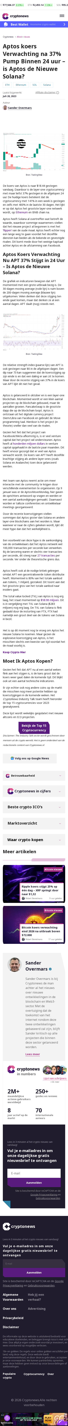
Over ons (9, 1309)
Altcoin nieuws (23, 36)
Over (50, 1374)
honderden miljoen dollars (29, 443)
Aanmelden (34, 1182)
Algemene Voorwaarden (12, 1297)
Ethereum (22, 212)
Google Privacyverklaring (43, 1194)
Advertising (37, 1309)
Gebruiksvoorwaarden (48, 1198)
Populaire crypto (9, 1375)
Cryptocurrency (34, 1374)
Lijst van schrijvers (55, 1078)
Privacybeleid (12, 1318)
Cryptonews (8, 36)
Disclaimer (11, 1327)
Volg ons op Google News (31, 758)
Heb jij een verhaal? (36, 1297)
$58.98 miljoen (50, 600)
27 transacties (46, 555)
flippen (7, 230)
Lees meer (33, 1054)
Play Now (48, 1419)
